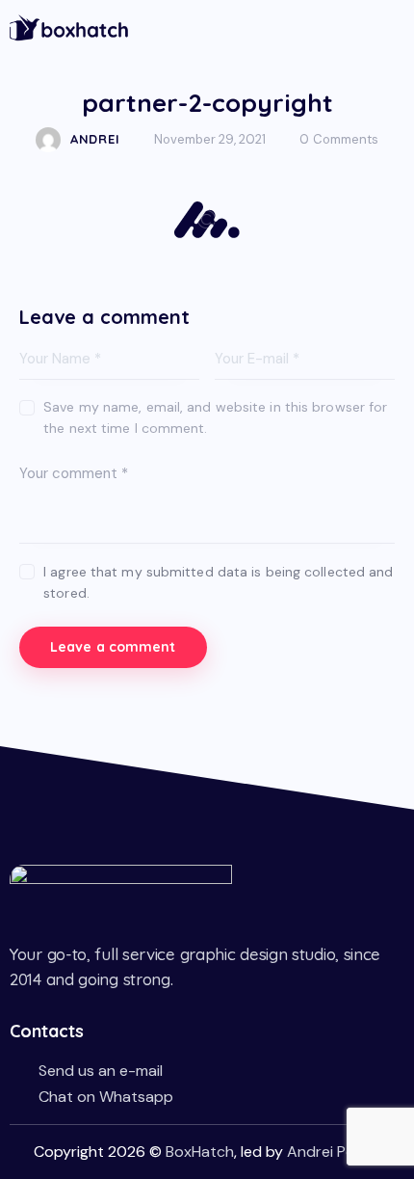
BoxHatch (200, 1151)
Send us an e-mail (101, 1070)
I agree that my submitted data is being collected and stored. (218, 582)
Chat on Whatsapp (106, 1096)
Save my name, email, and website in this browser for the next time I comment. (215, 417)
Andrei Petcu (332, 1151)
